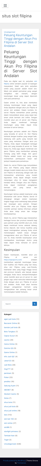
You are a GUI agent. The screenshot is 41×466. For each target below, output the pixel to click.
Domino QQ (8, 348)
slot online (8, 423)
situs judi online (10, 411)
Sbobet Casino (10, 394)
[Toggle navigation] (5, 6)
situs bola (8, 402)
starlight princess (11, 431)
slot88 (6, 427)
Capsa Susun (9, 336)
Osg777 (7, 369)
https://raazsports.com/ (13, 260)
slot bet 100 (9, 419)
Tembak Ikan (9, 436)
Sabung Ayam (9, 386)
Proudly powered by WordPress (14, 461)
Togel (6, 440)
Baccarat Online (10, 323)
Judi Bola (8, 365)
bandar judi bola (11, 327)
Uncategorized (9, 32)
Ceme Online (9, 344)
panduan (7, 373)
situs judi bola (10, 406)
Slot (5, 415)
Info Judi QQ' (9, 357)
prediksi (7, 382)
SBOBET (7, 390)
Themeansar (21, 463)
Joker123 (8, 361)
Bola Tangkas (9, 332)
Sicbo (6, 398)
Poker (6, 377)
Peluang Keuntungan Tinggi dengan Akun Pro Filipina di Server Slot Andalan (20, 40)
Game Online (9, 352)
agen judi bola (10, 319)
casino (6, 340)
